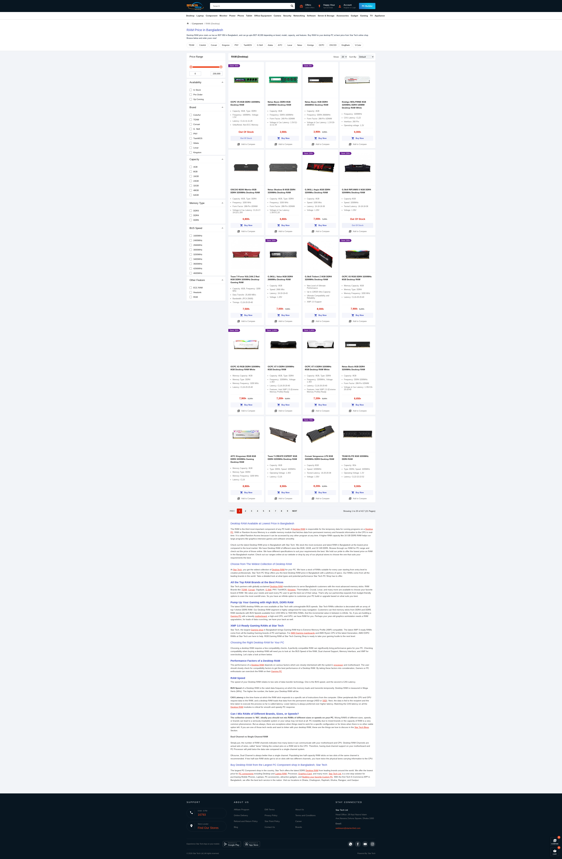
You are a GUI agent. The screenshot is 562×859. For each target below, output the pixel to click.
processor (338, 665)
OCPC (321, 45)
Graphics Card (305, 773)
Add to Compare (246, 144)
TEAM (191, 45)
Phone (241, 15)
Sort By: (353, 57)
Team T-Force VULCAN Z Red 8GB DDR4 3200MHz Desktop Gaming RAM (245, 279)
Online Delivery (241, 815)
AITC (280, 45)
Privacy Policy (271, 815)
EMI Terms (270, 809)
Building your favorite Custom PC (317, 777)
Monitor (223, 15)
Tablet (249, 15)
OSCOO (332, 45)
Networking (299, 15)
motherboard (261, 616)
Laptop (200, 15)
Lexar (289, 45)
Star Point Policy (272, 821)
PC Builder (367, 6)
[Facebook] (358, 844)
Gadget (354, 15)
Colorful (202, 45)
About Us (299, 809)
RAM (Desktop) (239, 56)
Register (347, 7)
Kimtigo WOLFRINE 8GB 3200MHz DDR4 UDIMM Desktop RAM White (354, 105)
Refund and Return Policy (246, 821)
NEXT (294, 511)
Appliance (380, 15)
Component (211, 15)
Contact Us (270, 827)
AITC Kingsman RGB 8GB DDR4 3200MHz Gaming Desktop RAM (243, 459)
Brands (298, 827)
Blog (236, 827)
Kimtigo (310, 45)
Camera (277, 15)
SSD (324, 700)
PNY (237, 45)
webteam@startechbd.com (348, 828)
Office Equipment (263, 15)
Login (354, 7)
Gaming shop (257, 630)
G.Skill (260, 45)
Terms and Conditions (305, 815)
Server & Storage (326, 15)
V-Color (358, 45)
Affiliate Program (241, 809)
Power (232, 15)
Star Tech (237, 569)
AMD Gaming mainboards (303, 633)
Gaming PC (236, 616)
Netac (299, 45)
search (292, 6)
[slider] (191, 66)
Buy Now (283, 138)
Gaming (364, 15)
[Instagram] (372, 844)
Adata (270, 45)
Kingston (225, 45)
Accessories (342, 15)
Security (287, 15)
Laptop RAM (281, 773)
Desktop (190, 15)
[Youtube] (365, 844)
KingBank (346, 45)
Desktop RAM (298, 529)
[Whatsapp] (350, 844)
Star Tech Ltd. (335, 773)
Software (311, 15)
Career (298, 821)
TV (371, 15)
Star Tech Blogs (361, 727)
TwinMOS (248, 45)
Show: (336, 57)
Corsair (214, 45)
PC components (246, 773)
